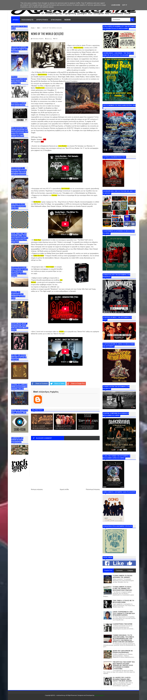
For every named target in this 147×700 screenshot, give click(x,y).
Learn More (115, 5)
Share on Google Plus (78, 383)
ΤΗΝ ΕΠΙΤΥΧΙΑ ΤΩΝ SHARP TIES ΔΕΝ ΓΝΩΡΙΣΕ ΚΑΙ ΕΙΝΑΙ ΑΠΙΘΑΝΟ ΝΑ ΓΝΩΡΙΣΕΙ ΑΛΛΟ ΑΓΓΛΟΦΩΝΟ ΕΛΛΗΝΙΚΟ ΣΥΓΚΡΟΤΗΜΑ (124, 665)
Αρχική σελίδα (64, 489)
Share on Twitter (59, 383)
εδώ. (42, 141)
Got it (124, 5)
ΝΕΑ (56, 38)
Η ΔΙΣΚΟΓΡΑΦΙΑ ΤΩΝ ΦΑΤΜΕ (122, 624)
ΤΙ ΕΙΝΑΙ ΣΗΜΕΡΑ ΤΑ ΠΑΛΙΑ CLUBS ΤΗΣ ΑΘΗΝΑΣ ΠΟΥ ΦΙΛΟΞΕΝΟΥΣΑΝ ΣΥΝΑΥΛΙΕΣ (122, 588)
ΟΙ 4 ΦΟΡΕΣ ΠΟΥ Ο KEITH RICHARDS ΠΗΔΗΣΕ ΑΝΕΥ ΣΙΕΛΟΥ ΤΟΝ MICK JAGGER (122, 679)
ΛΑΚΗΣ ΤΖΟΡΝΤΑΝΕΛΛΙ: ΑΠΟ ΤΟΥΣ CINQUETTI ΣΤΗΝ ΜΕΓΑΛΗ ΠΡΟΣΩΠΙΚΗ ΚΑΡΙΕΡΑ (124, 613)
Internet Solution (99, 695)
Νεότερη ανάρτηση (37, 489)
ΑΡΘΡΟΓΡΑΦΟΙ (42, 19)
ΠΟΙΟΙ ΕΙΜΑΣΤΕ (27, 19)
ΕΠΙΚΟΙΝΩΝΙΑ (56, 19)
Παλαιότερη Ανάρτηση (93, 489)
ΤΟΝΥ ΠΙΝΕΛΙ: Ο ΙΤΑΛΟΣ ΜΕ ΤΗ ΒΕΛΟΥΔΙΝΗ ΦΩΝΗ (123, 601)
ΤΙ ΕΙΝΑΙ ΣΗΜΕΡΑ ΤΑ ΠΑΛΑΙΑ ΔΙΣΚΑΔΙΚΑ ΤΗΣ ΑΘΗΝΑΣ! (122, 576)
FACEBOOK (67, 19)
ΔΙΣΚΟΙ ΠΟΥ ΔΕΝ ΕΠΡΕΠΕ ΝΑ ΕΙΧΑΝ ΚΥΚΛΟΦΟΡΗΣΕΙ (123, 651)
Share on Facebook (42, 383)
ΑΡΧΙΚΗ (16, 19)
